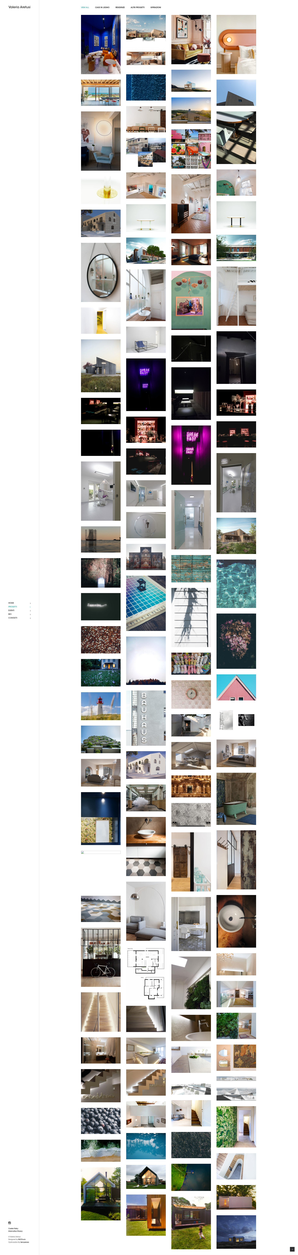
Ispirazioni (156, 8)
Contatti (12, 618)
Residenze (120, 8)
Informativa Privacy (15, 1231)
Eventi (11, 611)
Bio (9, 614)
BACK (21, 1239)
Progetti (12, 607)
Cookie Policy (13, 1229)
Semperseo (24, 1242)
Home (11, 603)
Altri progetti (137, 8)
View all (85, 8)
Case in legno (102, 8)
